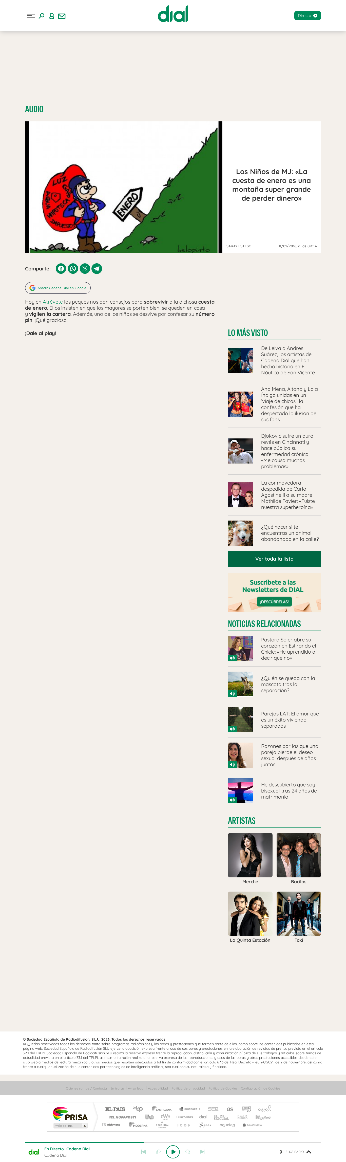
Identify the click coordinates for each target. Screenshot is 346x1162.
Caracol (263, 1109)
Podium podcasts (162, 1124)
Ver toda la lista (274, 559)
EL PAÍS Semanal (222, 1117)
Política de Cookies (222, 1088)
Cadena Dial (203, 1117)
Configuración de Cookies (260, 1088)
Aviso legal (136, 1088)
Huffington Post (122, 1117)
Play (173, 1152)
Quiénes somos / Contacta (86, 1088)
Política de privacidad (188, 1088)
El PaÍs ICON (184, 1124)
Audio (34, 109)
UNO (150, 1117)
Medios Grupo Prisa (70, 1126)
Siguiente (202, 1152)
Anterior (143, 1152)
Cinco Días (183, 1117)
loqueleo (227, 1124)
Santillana (163, 1109)
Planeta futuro (240, 1117)
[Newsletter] (62, 15)
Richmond (112, 1124)
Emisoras (117, 1088)
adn (244, 1109)
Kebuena (258, 1117)
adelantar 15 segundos (188, 1152)
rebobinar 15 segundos (158, 1152)
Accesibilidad (158, 1088)
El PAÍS (115, 1109)
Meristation (251, 1124)
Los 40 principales (139, 1109)
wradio (164, 1117)
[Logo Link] (173, 14)
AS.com (228, 1109)
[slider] (173, 1142)
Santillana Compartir (190, 1109)
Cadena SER (211, 1109)
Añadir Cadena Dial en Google (61, 288)
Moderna (137, 1124)
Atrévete (53, 302)
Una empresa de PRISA (70, 1113)
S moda (204, 1124)
